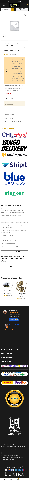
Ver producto (10, 286)
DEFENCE (20, 117)
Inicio (5, 43)
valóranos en (13, 319)
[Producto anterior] (21, 48)
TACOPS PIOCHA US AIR (21, 294)
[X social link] (11, 1)
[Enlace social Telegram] (22, 121)
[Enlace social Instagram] (13, 1)
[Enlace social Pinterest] (18, 1)
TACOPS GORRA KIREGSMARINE (8, 291)
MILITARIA (10, 118)
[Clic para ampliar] (3, 36)
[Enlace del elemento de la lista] (14, 453)
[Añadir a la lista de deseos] (10, 283)
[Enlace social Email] (15, 121)
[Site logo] (14, 5)
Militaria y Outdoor (12, 43)
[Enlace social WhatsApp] (20, 1)
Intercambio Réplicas (21, 9)
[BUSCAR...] (12, 9)
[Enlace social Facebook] (9, 1)
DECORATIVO (13, 117)
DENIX (5, 118)
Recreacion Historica (9, 45)
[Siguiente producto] (24, 48)
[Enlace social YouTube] (15, 1)
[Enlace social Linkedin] (18, 121)
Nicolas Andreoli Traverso (16, 325)
